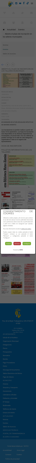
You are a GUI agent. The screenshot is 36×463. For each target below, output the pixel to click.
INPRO (21, 250)
